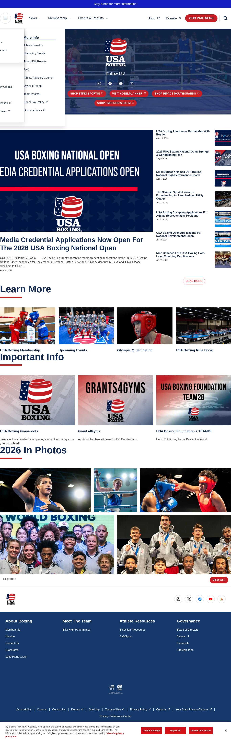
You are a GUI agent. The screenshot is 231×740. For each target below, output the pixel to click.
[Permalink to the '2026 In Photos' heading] (70, 450)
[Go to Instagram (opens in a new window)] (99, 83)
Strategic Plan (185, 650)
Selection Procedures (132, 629)
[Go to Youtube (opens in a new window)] (121, 83)
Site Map (94, 709)
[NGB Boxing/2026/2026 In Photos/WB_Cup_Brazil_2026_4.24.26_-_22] (115, 490)
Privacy (140, 709)
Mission (10, 636)
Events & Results (91, 18)
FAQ (26, 69)
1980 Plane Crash (16, 656)
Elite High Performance (76, 629)
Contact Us (12, 643)
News (33, 18)
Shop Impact (178, 93)
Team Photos (31, 93)
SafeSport (126, 636)
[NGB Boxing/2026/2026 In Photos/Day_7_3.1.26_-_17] (45, 490)
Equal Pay (37, 101)
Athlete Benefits (33, 45)
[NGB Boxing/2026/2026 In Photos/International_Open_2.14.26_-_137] (174, 544)
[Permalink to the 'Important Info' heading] (67, 357)
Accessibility (23, 709)
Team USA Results (35, 61)
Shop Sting (88, 93)
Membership (57, 18)
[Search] (225, 18)
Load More (194, 281)
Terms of (114, 709)
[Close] (225, 730)
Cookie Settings (151, 730)
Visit (130, 93)
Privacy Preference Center (115, 716)
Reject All (175, 730)
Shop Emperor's (117, 103)
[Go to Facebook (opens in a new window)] (110, 83)
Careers (42, 709)
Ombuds (36, 110)
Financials (183, 643)
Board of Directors (187, 629)
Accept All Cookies (201, 730)
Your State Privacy (194, 709)
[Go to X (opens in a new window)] (132, 83)
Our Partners (201, 18)
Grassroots (11, 650)
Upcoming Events (34, 53)
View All (219, 580)
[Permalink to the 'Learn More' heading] (54, 289)
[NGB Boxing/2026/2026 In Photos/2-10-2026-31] (185, 490)
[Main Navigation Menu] (5, 18)
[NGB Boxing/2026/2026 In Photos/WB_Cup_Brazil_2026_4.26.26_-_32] (57, 544)
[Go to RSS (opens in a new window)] (221, 599)
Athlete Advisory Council (38, 77)
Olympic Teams (33, 85)
